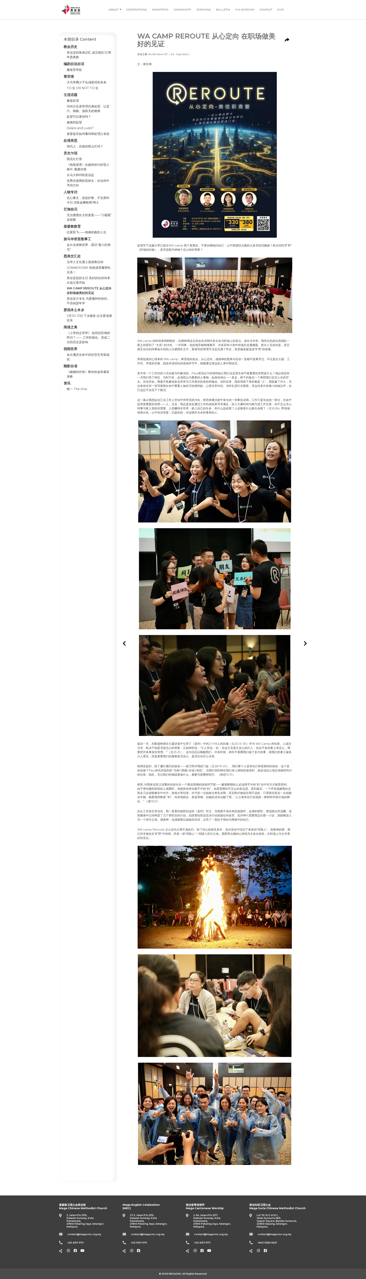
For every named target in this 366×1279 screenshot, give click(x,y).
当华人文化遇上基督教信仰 (85, 262)
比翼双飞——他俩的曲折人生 (86, 232)
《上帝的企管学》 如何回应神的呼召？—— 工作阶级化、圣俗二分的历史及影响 (88, 337)
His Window (244, 9)
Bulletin (223, 9)
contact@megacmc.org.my (84, 1234)
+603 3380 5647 (267, 1242)
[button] (124, 644)
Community (182, 9)
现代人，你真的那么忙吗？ (85, 146)
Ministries (160, 9)
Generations (136, 9)
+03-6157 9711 (75, 1242)
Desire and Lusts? (80, 128)
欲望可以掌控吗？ (79, 116)
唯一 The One (77, 389)
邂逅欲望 (73, 100)
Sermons (203, 9)
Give (280, 9)
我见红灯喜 (74, 159)
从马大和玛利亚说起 (80, 175)
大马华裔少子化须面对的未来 (86, 82)
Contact (265, 9)
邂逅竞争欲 (74, 70)
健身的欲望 (74, 122)
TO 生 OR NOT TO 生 (82, 88)
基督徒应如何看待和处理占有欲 (88, 134)
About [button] (114, 9)
